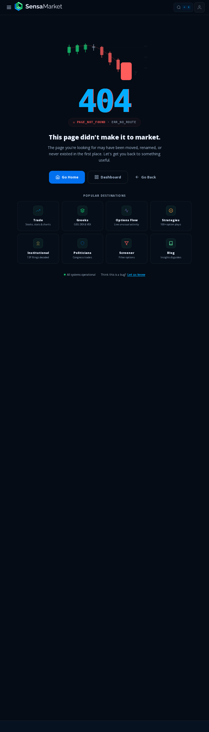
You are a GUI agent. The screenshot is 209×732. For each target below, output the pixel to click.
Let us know (136, 275)
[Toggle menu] (9, 7)
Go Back (148, 177)
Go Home (70, 177)
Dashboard (111, 177)
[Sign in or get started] (199, 7)
